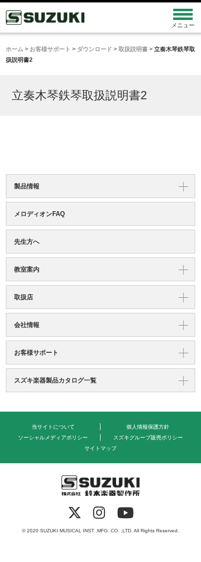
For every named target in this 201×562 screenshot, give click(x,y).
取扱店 (23, 297)
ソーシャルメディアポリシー (53, 437)
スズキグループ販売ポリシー (148, 437)
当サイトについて (53, 427)
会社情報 (27, 324)
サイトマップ (100, 448)
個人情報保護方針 (147, 427)
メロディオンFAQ (39, 214)
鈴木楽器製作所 (77, 17)
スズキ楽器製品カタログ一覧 (55, 380)
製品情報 (27, 186)
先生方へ (27, 241)
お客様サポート (36, 352)
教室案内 (27, 269)
